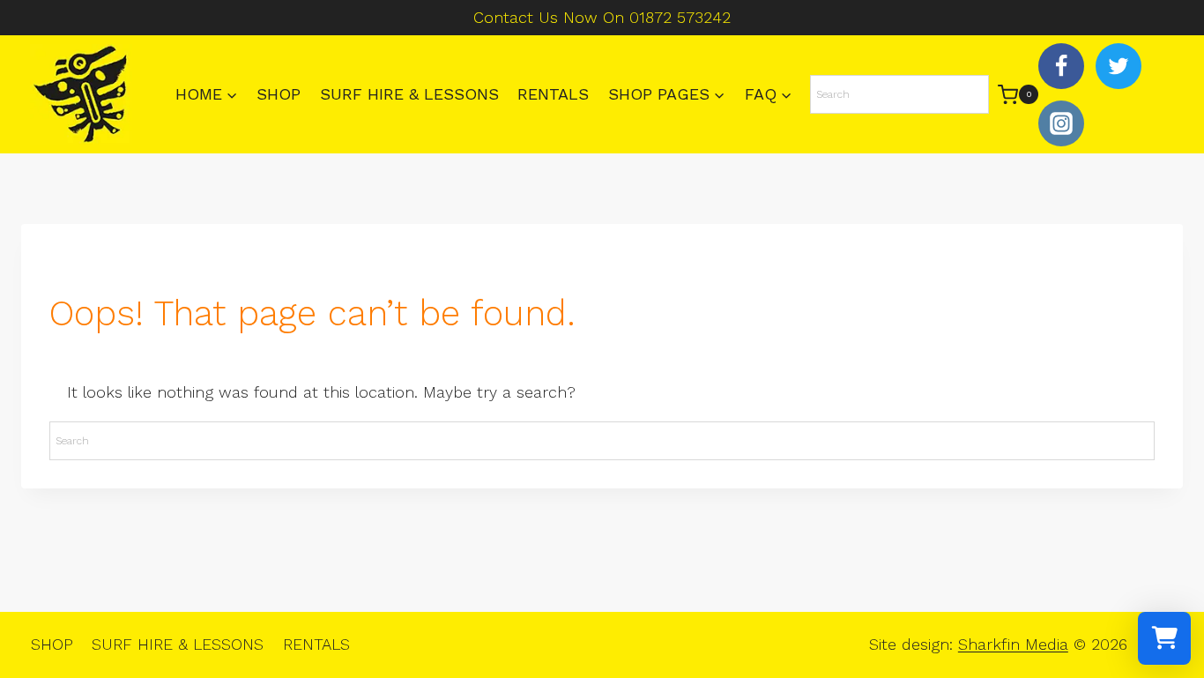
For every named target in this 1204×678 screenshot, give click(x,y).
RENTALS (553, 94)
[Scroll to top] (1160, 608)
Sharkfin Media (1013, 644)
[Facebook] (1061, 66)
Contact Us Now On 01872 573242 (602, 17)
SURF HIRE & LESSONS (409, 94)
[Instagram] (1061, 123)
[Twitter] (1118, 66)
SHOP (278, 94)
